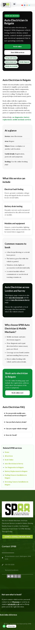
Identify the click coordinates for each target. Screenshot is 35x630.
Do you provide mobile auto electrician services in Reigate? (15, 414)
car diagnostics (17, 117)
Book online (17, 46)
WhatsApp (15, 602)
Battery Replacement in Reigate (16, 471)
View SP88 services (17, 52)
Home (7, 452)
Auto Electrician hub (16, 298)
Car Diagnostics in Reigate (14, 467)
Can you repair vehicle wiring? (16, 428)
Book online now (17, 393)
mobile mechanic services (22, 120)
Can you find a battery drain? (16, 422)
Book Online (9, 460)
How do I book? (11, 435)
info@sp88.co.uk (13, 604)
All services (9, 456)
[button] (14, 4)
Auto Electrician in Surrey (20, 300)
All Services (13, 615)
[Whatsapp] (4, 626)
